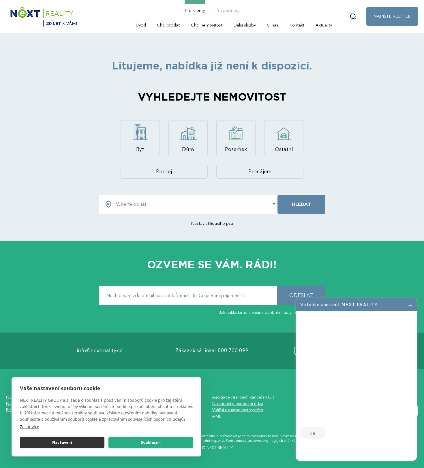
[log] (356, 378)
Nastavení (62, 442)
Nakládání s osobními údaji (237, 404)
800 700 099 (233, 350)
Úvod (141, 25)
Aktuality (324, 25)
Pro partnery (227, 10)
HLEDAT (301, 204)
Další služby (244, 25)
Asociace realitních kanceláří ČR (243, 397)
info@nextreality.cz (99, 350)
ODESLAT (301, 295)
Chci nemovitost (206, 25)
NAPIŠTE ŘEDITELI (392, 16)
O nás (272, 25)
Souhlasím (151, 442)
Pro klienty (195, 10)
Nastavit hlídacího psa (212, 223)
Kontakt (296, 25)
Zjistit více (29, 426)
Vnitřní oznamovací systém (237, 410)
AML (216, 416)
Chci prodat (168, 25)
